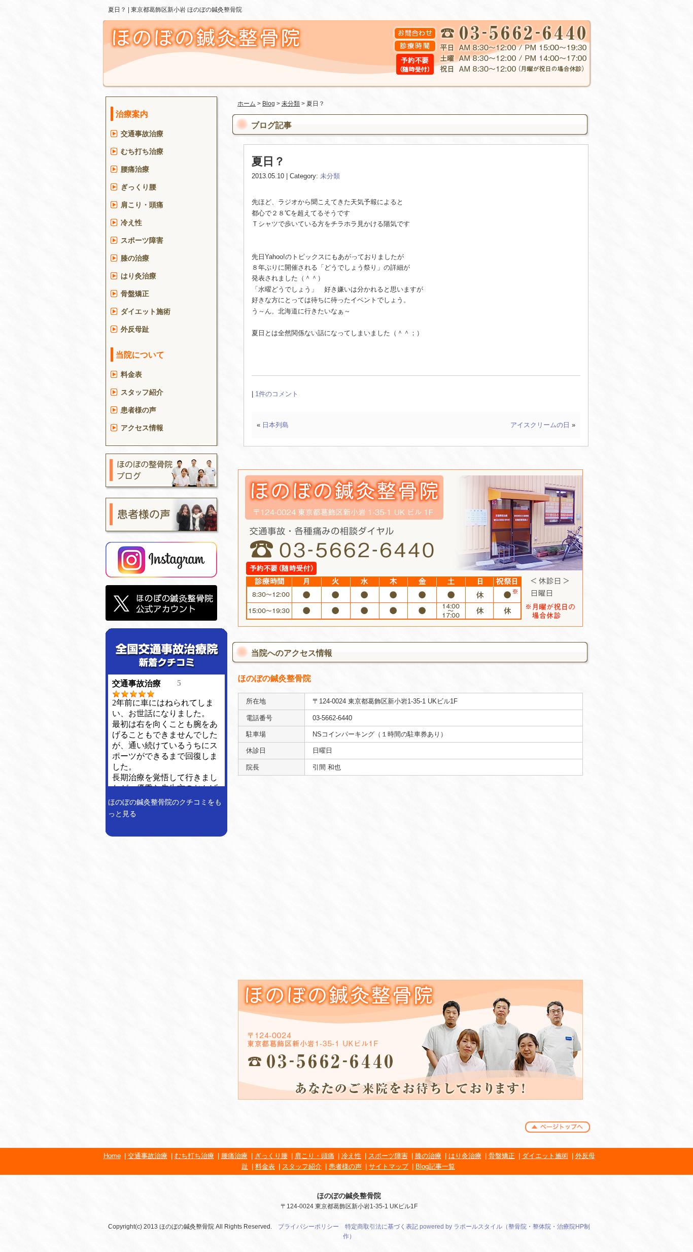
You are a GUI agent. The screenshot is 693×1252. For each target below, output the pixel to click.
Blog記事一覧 (435, 1166)
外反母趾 (135, 329)
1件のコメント (276, 394)
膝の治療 (135, 258)
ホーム (246, 103)
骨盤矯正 (135, 294)
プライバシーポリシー (308, 1226)
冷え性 (131, 222)
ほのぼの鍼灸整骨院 (349, 1196)
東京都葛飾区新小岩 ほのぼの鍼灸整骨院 (186, 9)
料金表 (131, 374)
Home (112, 1156)
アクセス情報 (142, 428)
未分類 (291, 103)
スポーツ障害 (142, 240)
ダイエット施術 (145, 311)
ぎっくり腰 (138, 187)
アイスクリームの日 (540, 425)
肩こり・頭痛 (142, 205)
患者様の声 (138, 410)
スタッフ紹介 (142, 392)
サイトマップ (388, 1166)
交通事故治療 (142, 134)
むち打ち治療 (142, 151)
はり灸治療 (138, 276)
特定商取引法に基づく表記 (381, 1226)
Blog (268, 103)
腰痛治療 (135, 169)
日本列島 (275, 425)
